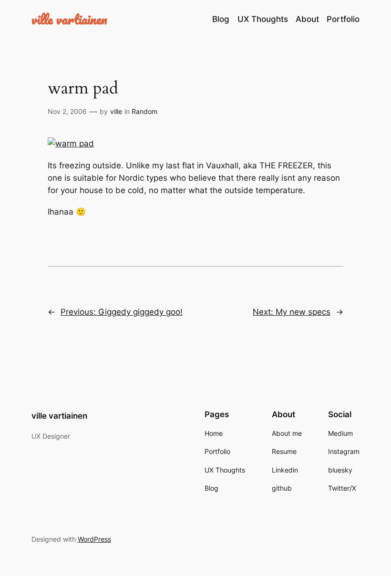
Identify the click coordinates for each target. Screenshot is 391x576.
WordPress (94, 539)
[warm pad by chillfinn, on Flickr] (71, 143)
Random (144, 111)
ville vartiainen (69, 19)
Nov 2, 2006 (67, 111)
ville (116, 111)
